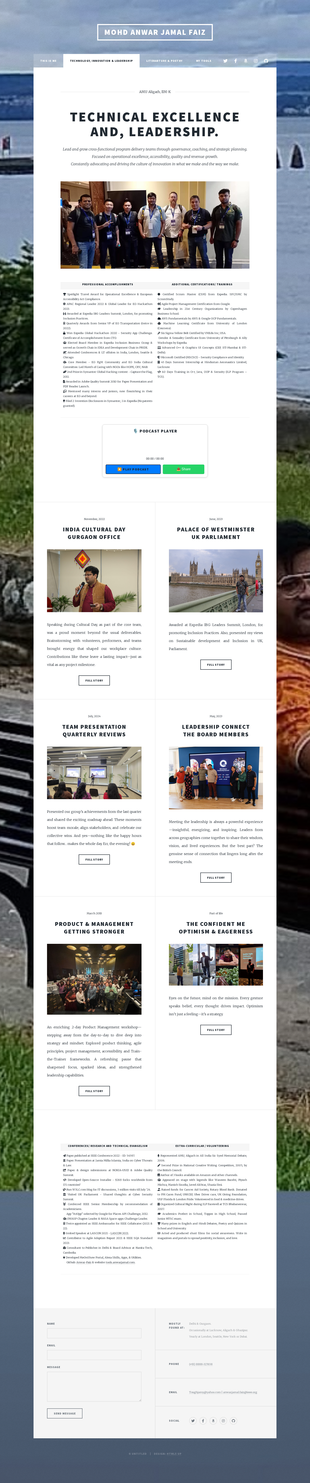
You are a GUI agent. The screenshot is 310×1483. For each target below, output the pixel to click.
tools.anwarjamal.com (120, 1262)
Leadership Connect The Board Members (216, 730)
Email (51, 1345)
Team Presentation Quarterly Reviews (94, 730)
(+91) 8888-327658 (201, 1364)
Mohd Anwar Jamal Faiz (155, 32)
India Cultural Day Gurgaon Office (94, 533)
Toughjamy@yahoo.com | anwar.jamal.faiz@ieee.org (223, 1392)
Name (51, 1323)
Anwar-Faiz (83, 1262)
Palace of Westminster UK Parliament (216, 533)
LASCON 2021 (119, 1233)
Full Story (94, 680)
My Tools (204, 60)
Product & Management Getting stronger (94, 927)
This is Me (48, 60)
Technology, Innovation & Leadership (101, 60)
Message (53, 1367)
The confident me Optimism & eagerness (216, 927)
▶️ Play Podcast (133, 469)
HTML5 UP (174, 1453)
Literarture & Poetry (164, 60)
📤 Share (184, 469)
